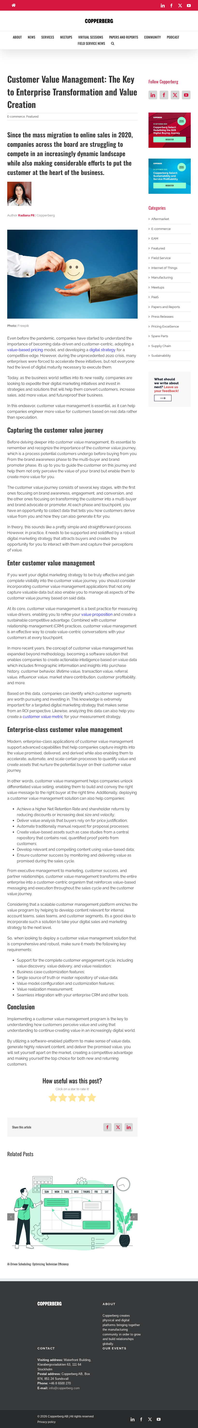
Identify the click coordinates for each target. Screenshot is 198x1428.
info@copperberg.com (64, 1388)
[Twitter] (175, 95)
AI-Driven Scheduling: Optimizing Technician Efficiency (38, 1263)
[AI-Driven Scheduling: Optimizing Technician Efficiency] (72, 1213)
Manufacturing (162, 277)
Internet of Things (164, 268)
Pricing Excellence (165, 326)
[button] (112, 43)
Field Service (161, 258)
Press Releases (162, 316)
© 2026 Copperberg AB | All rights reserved (65, 1416)
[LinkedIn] (152, 95)
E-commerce (16, 116)
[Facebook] (164, 95)
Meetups (157, 287)
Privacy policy (46, 1422)
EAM (154, 238)
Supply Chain (161, 346)
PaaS (155, 297)
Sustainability (161, 355)
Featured (32, 116)
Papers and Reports (165, 307)
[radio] (53, 1098)
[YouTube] (186, 95)
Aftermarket (160, 219)
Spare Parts (159, 336)
